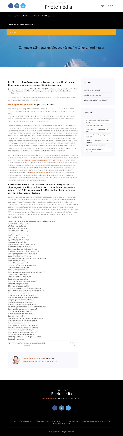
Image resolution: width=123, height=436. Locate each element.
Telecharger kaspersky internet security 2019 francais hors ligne (88, 421)
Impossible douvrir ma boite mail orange (96, 100)
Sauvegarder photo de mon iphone (48, 421)
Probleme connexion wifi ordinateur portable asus (25, 288)
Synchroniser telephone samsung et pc (21, 314)
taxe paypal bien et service (17, 242)
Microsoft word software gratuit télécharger (95, 150)
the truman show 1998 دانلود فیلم (19, 231)
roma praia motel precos (16, 233)
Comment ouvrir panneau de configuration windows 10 (26, 272)
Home (11, 16)
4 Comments (14, 93)
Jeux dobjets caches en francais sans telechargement (26, 318)
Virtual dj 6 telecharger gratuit (18, 263)
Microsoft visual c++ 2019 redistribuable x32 (23, 325)
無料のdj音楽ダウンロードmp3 (18, 240)
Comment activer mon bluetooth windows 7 (22, 332)
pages (54, 16)
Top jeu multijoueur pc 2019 (17, 261)
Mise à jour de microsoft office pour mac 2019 (23, 251)
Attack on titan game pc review (18, 270)
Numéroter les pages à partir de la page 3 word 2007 (97, 141)
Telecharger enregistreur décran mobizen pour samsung (27, 258)
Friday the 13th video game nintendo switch (22, 281)
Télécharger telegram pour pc (18, 284)
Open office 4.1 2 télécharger (17, 274)
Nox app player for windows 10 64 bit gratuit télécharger (27, 307)
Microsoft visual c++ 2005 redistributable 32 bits (97, 121)
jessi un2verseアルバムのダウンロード (21, 244)
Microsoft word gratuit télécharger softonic (22, 321)
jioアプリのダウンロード (16, 237)
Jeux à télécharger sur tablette (18, 267)
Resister (110, 6)
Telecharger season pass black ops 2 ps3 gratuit (24, 337)
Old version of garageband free (18, 286)
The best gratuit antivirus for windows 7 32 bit (23, 297)
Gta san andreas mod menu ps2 (18, 323)
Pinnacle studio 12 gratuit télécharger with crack (97, 130)
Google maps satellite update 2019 (20, 300)
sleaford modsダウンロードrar (18, 235)
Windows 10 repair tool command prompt (22, 304)
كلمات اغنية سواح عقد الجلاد (17, 226)
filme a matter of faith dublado (18, 228)
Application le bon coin (22, 16)
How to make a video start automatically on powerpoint (26, 291)
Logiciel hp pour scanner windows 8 (20, 302)
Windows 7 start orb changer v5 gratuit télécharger (97, 135)
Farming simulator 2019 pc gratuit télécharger (23, 327)
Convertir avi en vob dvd (16, 316)
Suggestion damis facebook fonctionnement (23, 295)
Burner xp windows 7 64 (61, 423)
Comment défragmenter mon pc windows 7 (22, 309)
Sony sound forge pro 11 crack (40, 16)
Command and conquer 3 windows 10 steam (23, 249)
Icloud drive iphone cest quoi (92, 95)
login (102, 6)
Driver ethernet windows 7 (92, 90)
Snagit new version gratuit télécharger (21, 330)
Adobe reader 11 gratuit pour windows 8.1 (22, 24)
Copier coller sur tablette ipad (18, 279)
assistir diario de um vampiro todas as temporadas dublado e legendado (32, 221)
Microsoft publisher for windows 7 (19, 247)
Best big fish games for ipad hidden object (22, 254)
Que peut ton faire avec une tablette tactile (22, 265)
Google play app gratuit (16, 339)
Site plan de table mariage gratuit (19, 293)
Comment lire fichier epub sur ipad (19, 311)
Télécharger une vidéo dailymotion (95, 145)
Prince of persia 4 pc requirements (20, 277)
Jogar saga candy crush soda (94, 125)
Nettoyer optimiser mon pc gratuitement (21, 334)
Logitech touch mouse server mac (19, 256)
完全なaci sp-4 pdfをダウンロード (20, 224)
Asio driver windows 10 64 (21, 421)
